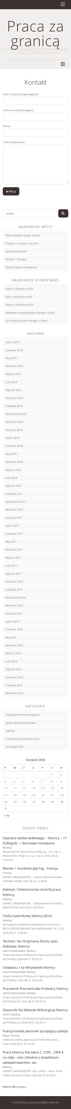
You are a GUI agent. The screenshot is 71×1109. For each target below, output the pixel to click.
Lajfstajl (10, 730)
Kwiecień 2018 (14, 462)
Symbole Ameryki (15, 251)
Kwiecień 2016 (14, 645)
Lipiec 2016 (12, 621)
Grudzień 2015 (14, 677)
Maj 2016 (11, 637)
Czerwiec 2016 (14, 629)
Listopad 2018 (13, 406)
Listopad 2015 (13, 685)
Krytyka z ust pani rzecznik (21, 243)
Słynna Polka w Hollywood (21, 267)
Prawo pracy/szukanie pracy (22, 738)
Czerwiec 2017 (14, 533)
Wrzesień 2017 (14, 509)
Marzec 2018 (13, 470)
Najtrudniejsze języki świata (22, 235)
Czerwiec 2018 (14, 446)
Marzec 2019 (13, 374)
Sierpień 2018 (13, 430)
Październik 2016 (15, 597)
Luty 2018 (11, 478)
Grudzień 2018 (14, 398)
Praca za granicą (35, 33)
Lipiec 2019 (12, 342)
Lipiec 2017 (12, 525)
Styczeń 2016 (13, 669)
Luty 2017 (11, 565)
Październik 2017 (15, 501)
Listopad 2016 (13, 589)
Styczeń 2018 (13, 485)
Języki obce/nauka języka (20, 723)
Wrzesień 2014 (14, 693)
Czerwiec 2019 (14, 350)
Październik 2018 (15, 414)
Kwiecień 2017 (14, 549)
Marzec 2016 (13, 653)
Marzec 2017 (13, 557)
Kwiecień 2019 (14, 366)
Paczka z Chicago (15, 259)
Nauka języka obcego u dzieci (37, 312)
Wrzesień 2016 (14, 605)
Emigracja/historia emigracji (22, 714)
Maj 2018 (11, 454)
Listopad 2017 (13, 494)
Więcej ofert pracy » (15, 1086)
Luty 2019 (11, 382)
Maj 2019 (11, 358)
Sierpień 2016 (13, 613)
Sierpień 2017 (13, 517)
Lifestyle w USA (24, 289)
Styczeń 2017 (13, 573)
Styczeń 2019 (13, 390)
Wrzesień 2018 (14, 422)
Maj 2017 (11, 541)
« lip (6, 815)
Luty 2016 (11, 661)
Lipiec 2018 (12, 438)
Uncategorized (14, 746)
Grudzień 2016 (14, 581)
